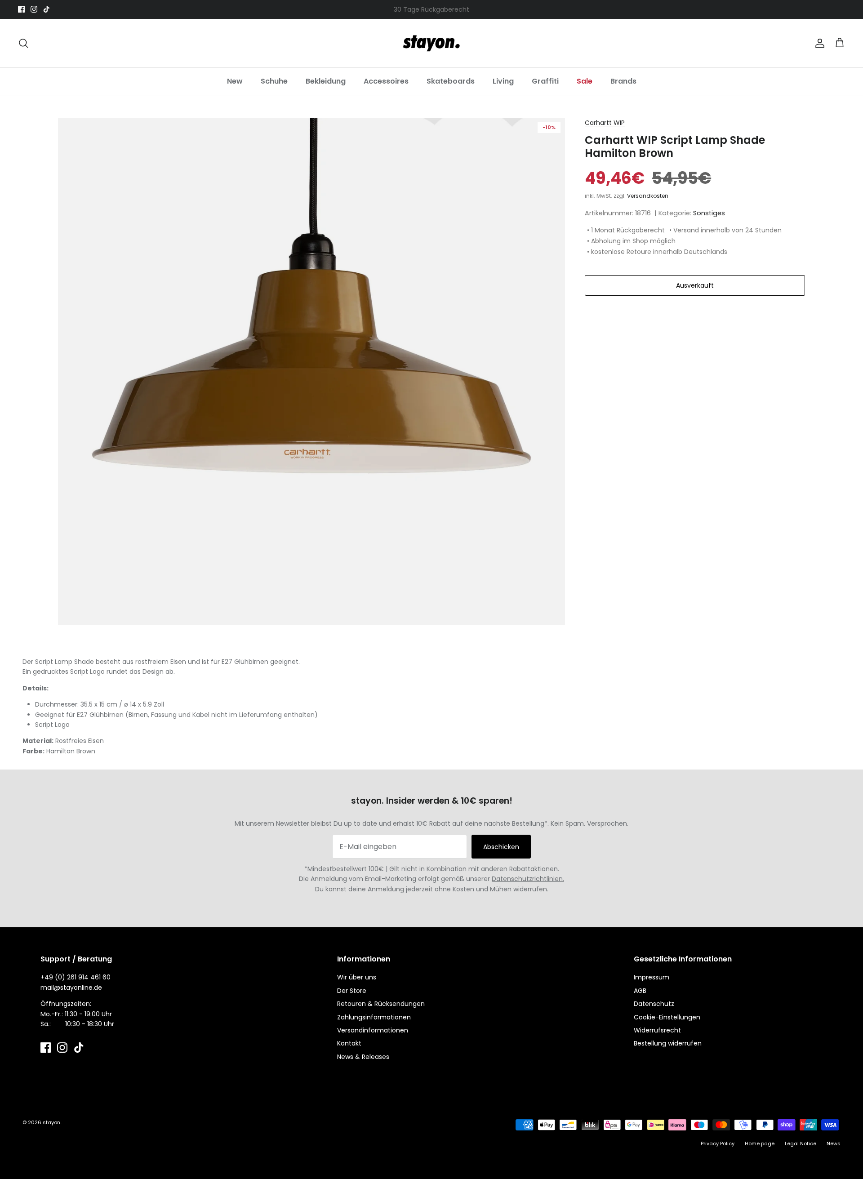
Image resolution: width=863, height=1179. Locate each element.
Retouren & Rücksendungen (381, 1003)
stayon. (52, 1122)
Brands (623, 81)
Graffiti (545, 81)
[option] (311, 371)
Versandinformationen (372, 1030)
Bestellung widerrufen (668, 1043)
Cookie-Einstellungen (667, 1017)
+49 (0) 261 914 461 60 (75, 977)
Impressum (651, 977)
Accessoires (386, 81)
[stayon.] (431, 43)
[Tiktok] (46, 9)
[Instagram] (34, 9)
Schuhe (274, 81)
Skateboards (451, 81)
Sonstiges (709, 213)
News (834, 1143)
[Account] (818, 43)
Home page (759, 1143)
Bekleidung (326, 81)
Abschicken (501, 846)
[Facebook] (21, 9)
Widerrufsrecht (657, 1030)
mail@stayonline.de (71, 987)
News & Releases (363, 1056)
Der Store (351, 990)
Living (503, 81)
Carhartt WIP (605, 122)
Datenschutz (654, 1003)
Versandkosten (647, 196)
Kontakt (349, 1043)
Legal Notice (800, 1143)
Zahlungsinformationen (374, 1017)
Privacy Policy (717, 1143)
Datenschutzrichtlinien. (528, 878)
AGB (640, 990)
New (235, 81)
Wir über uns (356, 977)
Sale (584, 81)
